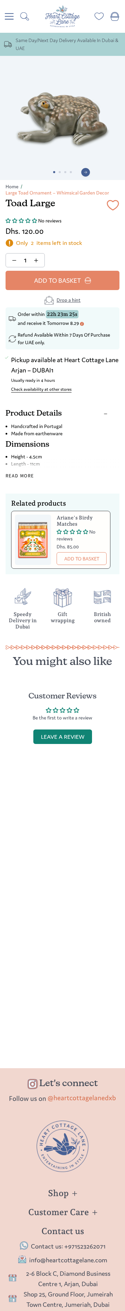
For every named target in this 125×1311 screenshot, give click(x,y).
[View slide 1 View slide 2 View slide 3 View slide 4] (62, 118)
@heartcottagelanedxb (82, 1097)
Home (12, 186)
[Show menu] (9, 16)
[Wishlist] (99, 16)
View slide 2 (60, 172)
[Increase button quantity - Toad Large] (37, 260)
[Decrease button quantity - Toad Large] (13, 260)
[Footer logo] (62, 1146)
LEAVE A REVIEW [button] (62, 737)
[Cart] (115, 16)
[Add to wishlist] (112, 207)
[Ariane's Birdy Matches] (33, 540)
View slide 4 (71, 172)
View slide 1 (54, 172)
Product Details (34, 413)
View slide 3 (65, 172)
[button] (22, 221)
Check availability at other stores (41, 389)
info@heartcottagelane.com (68, 1260)
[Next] (85, 172)
